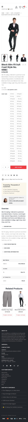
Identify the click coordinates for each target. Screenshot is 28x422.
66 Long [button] (19, 161)
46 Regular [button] (19, 121)
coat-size (4, 94)
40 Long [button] (12, 108)
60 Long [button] (19, 153)
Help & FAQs (4, 372)
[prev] (23, 65)
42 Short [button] (12, 111)
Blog (3, 384)
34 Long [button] (12, 96)
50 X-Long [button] (19, 133)
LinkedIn (8, 175)
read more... (5, 344)
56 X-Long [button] (19, 148)
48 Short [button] (12, 126)
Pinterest (11, 175)
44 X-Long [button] (19, 118)
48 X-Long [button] (19, 128)
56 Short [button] (12, 146)
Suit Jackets (11, 89)
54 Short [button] (12, 141)
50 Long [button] (12, 133)
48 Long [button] (12, 128)
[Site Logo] (7, 9)
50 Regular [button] (19, 131)
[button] (3, 6)
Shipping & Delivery (6, 376)
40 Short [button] (12, 106)
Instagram (14, 365)
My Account (4, 377)
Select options (8, 315)
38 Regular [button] (19, 101)
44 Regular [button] (19, 116)
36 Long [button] (19, 98)
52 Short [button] (12, 136)
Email (14, 175)
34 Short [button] (12, 93)
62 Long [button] (19, 156)
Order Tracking (5, 374)
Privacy (3, 382)
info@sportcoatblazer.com (8, 358)
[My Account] (16, 7)
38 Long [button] (12, 103)
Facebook (3, 175)
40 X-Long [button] (19, 108)
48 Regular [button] (19, 126)
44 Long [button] (12, 118)
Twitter (5, 175)
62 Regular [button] (12, 156)
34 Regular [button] (19, 93)
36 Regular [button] (12, 98)
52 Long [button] (12, 138)
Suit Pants (9, 308)
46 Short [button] (12, 121)
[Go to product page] (7, 299)
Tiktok (17, 365)
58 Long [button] (19, 151)
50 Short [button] (12, 131)
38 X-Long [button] (19, 103)
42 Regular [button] (19, 111)
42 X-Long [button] (19, 113)
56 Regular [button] (19, 146)
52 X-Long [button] (19, 138)
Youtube (10, 365)
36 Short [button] (18, 96)
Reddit (17, 175)
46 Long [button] (12, 123)
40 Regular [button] (19, 106)
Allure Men (4, 308)
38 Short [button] (12, 101)
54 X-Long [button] (19, 143)
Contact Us (4, 379)
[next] (25, 65)
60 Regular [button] (12, 153)
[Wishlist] (20, 7)
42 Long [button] (12, 113)
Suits (15, 89)
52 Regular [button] (19, 136)
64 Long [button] (19, 158)
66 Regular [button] (12, 161)
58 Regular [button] (12, 151)
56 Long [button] (12, 148)
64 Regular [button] (12, 158)
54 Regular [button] (19, 141)
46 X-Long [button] (19, 123)
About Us (4, 381)
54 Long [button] (12, 143)
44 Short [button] (12, 116)
